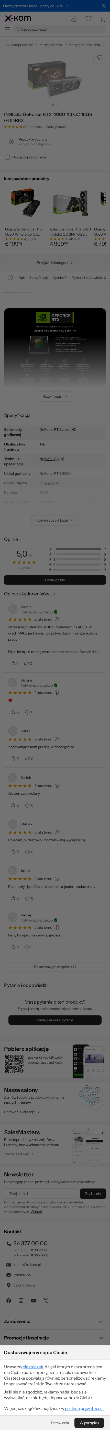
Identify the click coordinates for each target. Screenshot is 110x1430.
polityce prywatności (84, 1408)
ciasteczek (33, 1366)
